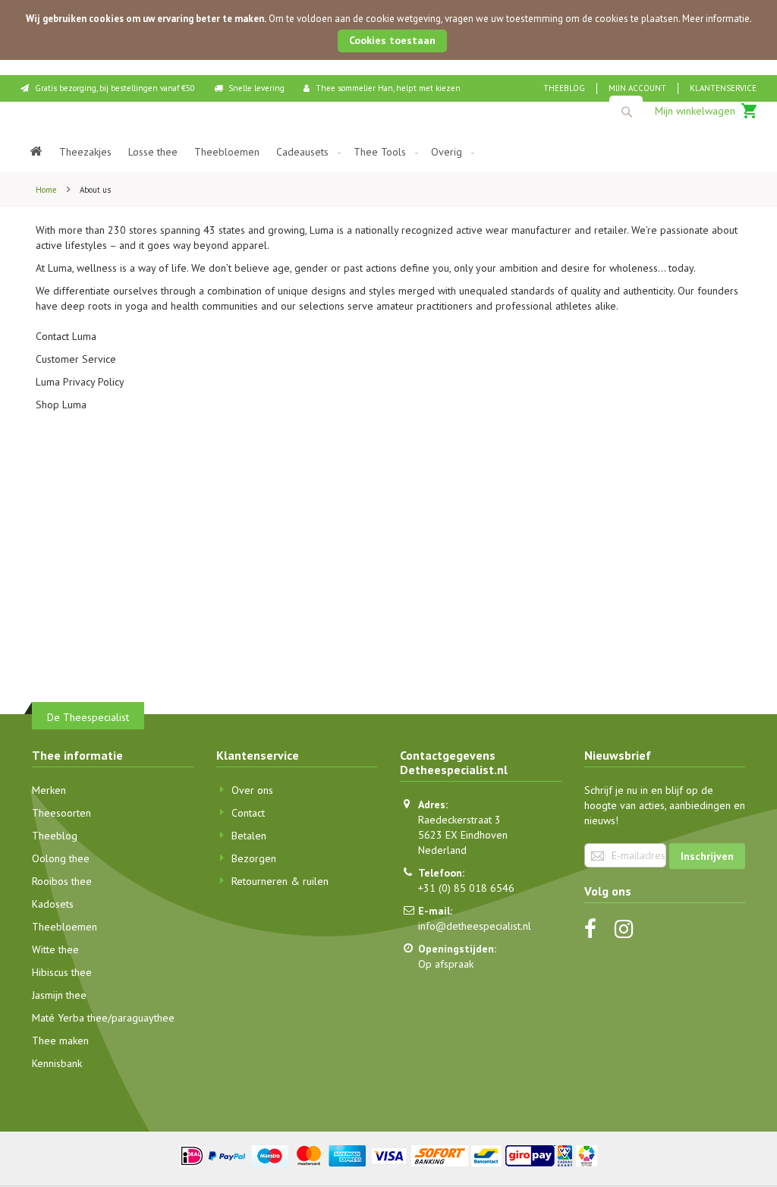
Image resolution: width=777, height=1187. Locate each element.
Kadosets (53, 904)
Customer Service (76, 359)
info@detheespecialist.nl (474, 926)
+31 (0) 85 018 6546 (466, 888)
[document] (388, 30)
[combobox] (626, 112)
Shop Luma (61, 404)
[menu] (388, 152)
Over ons (252, 790)
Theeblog (564, 88)
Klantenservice (723, 88)
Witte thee (55, 949)
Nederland (442, 850)
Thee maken (60, 1040)
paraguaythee (143, 1018)
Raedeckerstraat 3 (459, 819)
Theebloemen (64, 927)
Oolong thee (61, 858)
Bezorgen (253, 858)
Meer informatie (716, 18)
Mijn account (637, 88)
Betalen (248, 835)
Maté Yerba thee (70, 1018)
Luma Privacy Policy (80, 382)
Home (47, 189)
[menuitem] (36, 152)
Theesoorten (61, 813)
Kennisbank (57, 1063)
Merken (49, 790)
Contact (248, 813)
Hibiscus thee (62, 972)
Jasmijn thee (59, 995)
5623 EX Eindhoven (463, 835)
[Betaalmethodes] (389, 1154)
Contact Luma (66, 336)
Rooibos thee (62, 881)
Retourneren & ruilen (280, 881)
